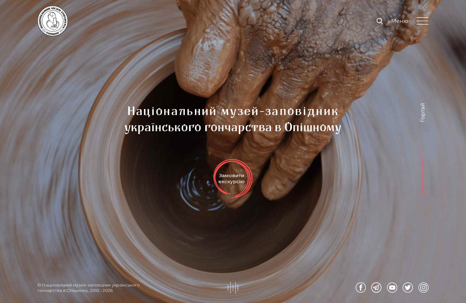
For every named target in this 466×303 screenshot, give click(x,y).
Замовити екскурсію (231, 178)
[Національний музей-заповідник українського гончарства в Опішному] (52, 21)
